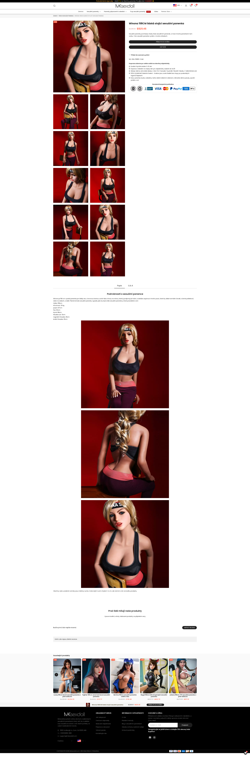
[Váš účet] (186, 5)
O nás (124, 717)
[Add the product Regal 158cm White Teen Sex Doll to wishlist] (166, 661)
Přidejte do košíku (163, 42)
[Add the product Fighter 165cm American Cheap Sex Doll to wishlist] (108, 661)
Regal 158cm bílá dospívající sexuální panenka (154, 696)
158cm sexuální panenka (66, 16)
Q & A (130, 285)
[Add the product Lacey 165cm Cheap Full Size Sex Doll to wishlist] (79, 661)
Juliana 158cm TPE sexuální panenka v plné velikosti (182, 696)
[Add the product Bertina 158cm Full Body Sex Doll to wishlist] (137, 661)
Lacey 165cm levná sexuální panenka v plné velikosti (67, 696)
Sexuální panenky (93, 11)
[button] (193, 674)
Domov (80, 11)
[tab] (119, 285)
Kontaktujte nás (101, 733)
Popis (119, 285)
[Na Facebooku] (150, 737)
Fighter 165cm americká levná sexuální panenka (96, 696)
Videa (156, 11)
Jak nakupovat (101, 717)
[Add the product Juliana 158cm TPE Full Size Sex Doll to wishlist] (195, 661)
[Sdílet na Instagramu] (154, 737)
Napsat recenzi (189, 628)
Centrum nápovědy (102, 721)
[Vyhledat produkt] (54, 6)
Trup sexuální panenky (140, 11)
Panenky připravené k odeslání (114, 11)
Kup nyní (163, 47)
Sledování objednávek (103, 724)
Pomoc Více (165, 11)
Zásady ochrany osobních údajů (133, 727)
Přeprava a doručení (103, 727)
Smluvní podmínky (128, 730)
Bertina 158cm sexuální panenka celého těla (125, 696)
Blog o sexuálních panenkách (132, 724)
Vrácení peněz (101, 730)
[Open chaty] (245, 753)
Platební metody (127, 721)
